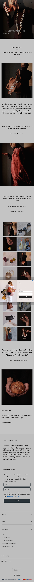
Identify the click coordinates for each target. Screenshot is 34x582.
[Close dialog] (32, 281)
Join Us (25, 296)
